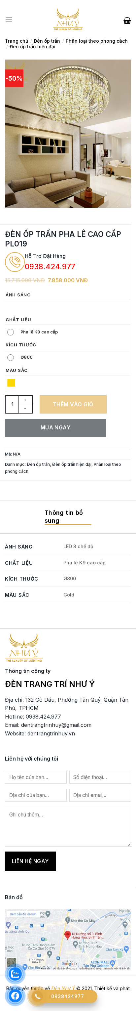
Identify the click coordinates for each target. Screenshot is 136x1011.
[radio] (11, 307)
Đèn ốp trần (47, 41)
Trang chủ (16, 41)
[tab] (68, 517)
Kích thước (21, 345)
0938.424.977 (50, 266)
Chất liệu (18, 320)
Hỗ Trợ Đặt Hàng (45, 256)
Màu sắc (17, 370)
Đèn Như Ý (63, 988)
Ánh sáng (18, 295)
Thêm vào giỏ (73, 404)
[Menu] (9, 19)
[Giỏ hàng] (127, 19)
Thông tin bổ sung (64, 516)
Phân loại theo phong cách (97, 41)
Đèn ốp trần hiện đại (32, 46)
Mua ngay (56, 427)
